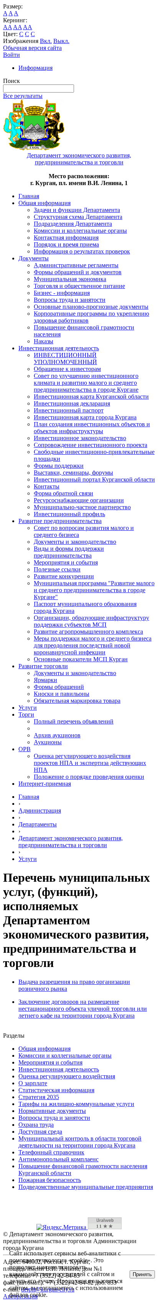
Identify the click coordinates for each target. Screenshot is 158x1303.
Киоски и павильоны (61, 693)
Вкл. (46, 41)
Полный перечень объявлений (74, 721)
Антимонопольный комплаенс (58, 1159)
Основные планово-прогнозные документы (91, 306)
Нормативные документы (52, 1111)
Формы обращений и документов (78, 272)
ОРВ (24, 749)
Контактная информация (66, 237)
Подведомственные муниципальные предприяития (85, 1187)
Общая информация (44, 203)
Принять (142, 1274)
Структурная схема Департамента (78, 217)
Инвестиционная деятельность (58, 348)
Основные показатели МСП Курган (81, 659)
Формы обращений (59, 687)
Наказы (43, 341)
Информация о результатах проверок (82, 251)
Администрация (39, 810)
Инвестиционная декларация (72, 403)
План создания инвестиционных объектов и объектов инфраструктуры (92, 427)
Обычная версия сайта (32, 48)
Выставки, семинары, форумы (73, 472)
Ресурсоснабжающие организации (79, 500)
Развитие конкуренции (64, 576)
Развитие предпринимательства (60, 521)
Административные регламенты (76, 265)
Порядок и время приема (66, 244)
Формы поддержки (59, 465)
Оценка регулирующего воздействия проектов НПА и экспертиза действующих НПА (90, 763)
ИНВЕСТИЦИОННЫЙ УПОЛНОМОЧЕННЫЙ (65, 358)
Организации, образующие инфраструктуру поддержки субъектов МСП (91, 621)
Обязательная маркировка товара (77, 700)
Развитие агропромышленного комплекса (88, 631)
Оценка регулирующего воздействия (66, 1076)
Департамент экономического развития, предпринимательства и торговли (70, 841)
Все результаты (23, 96)
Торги (26, 714)
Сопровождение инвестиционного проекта (90, 445)
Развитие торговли (43, 666)
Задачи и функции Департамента (77, 210)
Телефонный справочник (51, 1152)
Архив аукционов (57, 735)
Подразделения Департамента (73, 223)
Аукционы (48, 742)
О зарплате (32, 1083)
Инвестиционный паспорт (69, 410)
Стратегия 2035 (38, 1097)
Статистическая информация (56, 1090)
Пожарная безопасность (49, 1180)
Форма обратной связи (63, 493)
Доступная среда (40, 1131)
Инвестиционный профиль (69, 514)
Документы (33, 258)
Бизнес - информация (62, 293)
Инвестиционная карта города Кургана (85, 417)
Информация (35, 68)
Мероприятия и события (66, 562)
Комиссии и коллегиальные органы (80, 230)
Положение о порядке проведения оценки (89, 776)
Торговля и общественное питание (79, 286)
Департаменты (37, 824)
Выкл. (61, 41)
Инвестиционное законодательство (80, 438)
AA (7, 27)
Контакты (46, 486)
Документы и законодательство (75, 541)
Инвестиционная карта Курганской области (91, 396)
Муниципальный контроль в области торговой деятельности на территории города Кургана (80, 1142)
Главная (28, 196)
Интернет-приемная (44, 783)
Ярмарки (45, 680)
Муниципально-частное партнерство (82, 507)
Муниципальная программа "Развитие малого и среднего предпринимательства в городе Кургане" (94, 590)
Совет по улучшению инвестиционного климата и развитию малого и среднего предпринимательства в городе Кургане (86, 383)
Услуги (27, 707)
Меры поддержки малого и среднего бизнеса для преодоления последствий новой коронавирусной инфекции (92, 645)
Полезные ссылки (57, 569)
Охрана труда (36, 1124)
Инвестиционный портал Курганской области (94, 479)
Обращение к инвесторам (67, 369)
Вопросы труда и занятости (69, 299)
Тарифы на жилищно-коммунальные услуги (76, 1104)
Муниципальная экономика (70, 279)
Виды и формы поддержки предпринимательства (69, 552)
